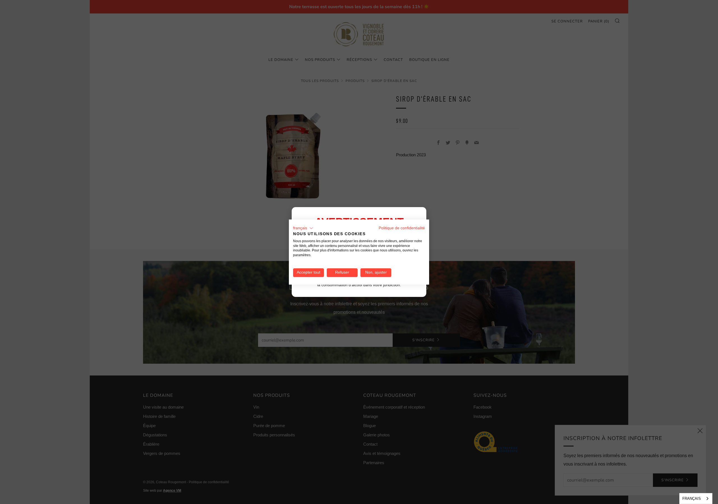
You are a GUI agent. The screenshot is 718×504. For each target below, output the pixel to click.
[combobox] (695, 498)
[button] (303, 228)
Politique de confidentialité (402, 228)
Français (691, 498)
